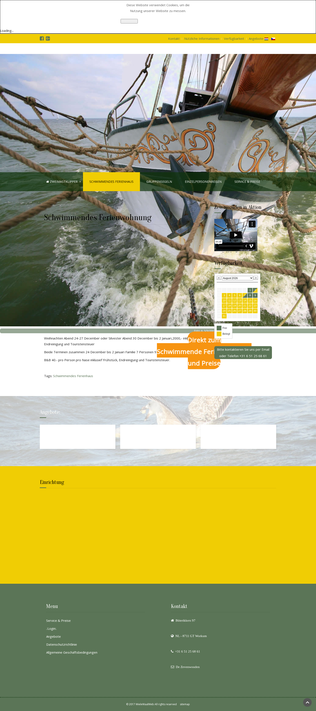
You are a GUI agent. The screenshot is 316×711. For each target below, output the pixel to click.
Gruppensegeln (159, 182)
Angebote (256, 38)
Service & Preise (58, 620)
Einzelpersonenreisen (203, 182)
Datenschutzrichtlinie (61, 644)
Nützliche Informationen (201, 38)
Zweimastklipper (63, 182)
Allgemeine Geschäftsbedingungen (71, 652)
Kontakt (174, 38)
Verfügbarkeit (234, 38)
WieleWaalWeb (145, 704)
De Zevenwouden (188, 666)
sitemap (185, 704)
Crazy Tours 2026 (57, 430)
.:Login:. (51, 628)
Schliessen (129, 21)
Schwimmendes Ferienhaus (111, 182)
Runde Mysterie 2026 (141, 430)
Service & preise (247, 182)
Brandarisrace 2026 (220, 430)
